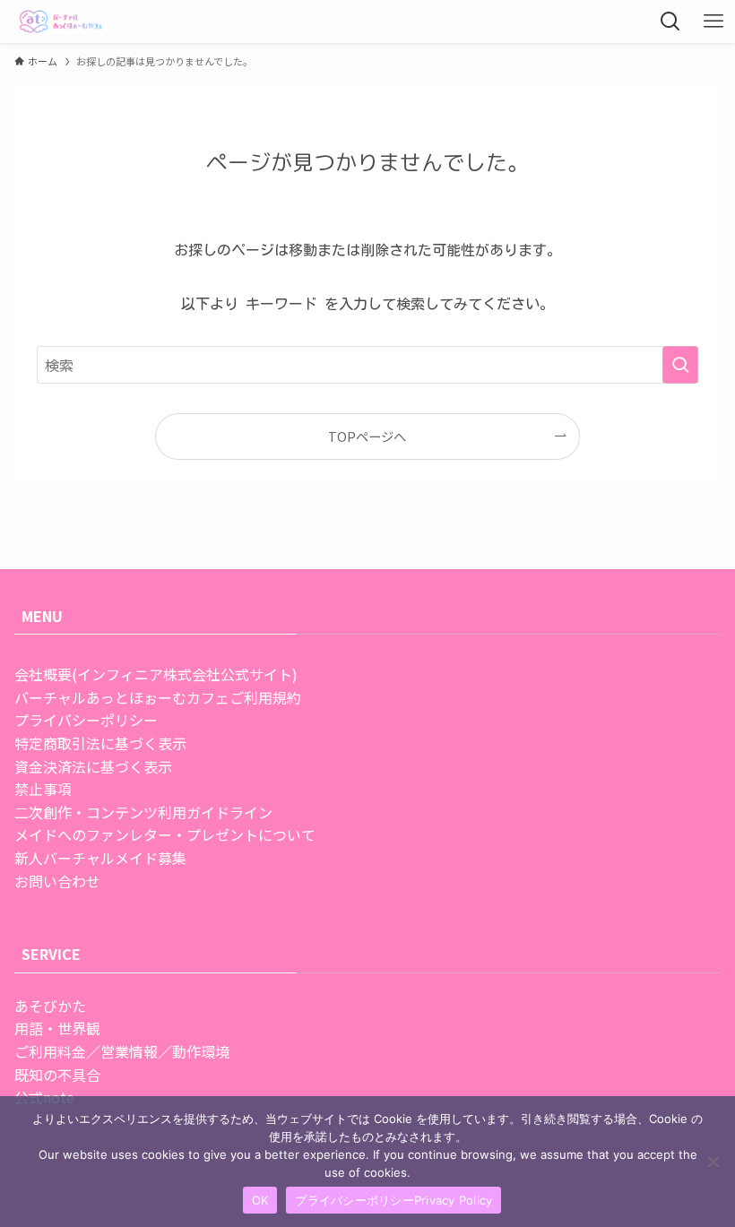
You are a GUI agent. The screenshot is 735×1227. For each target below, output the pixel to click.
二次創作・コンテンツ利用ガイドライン (143, 812)
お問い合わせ (57, 881)
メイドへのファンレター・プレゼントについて (165, 834)
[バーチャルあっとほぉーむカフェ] (61, 21)
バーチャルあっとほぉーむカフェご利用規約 (157, 697)
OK (260, 1200)
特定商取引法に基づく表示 (100, 743)
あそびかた (50, 1005)
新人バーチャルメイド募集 (100, 857)
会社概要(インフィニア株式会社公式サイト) (156, 674)
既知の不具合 (57, 1074)
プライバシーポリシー (86, 719)
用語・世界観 (57, 1028)
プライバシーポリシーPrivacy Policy (393, 1200)
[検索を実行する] (680, 365)
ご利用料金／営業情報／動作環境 (121, 1051)
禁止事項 (43, 788)
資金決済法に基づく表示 (93, 766)
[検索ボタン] (670, 21)
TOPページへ (367, 436)
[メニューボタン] (713, 21)
